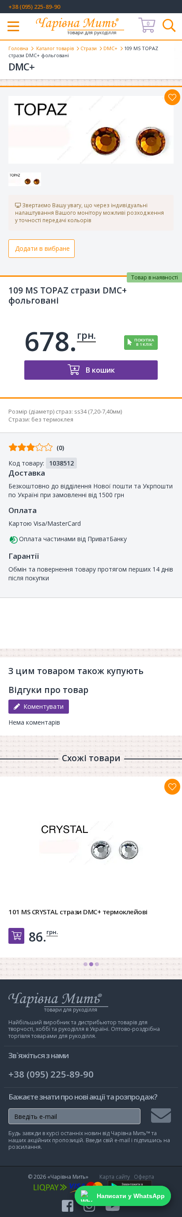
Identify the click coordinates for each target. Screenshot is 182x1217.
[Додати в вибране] (172, 97)
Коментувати (42, 706)
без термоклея (52, 419)
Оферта (144, 1176)
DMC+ (110, 48)
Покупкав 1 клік (144, 342)
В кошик (99, 370)
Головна (18, 48)
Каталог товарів (55, 48)
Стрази (88, 48)
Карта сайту (114, 1176)
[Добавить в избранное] (172, 787)
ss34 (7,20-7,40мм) (98, 411)
